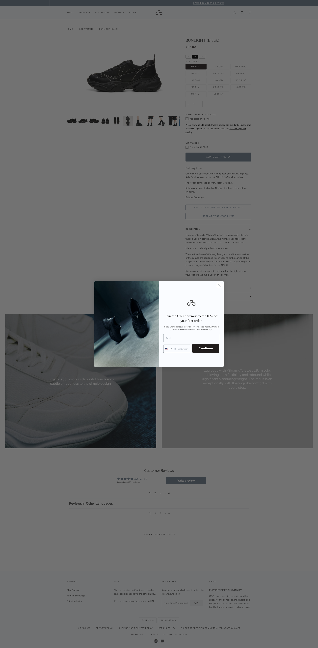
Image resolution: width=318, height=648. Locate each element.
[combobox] (167, 349)
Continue (206, 348)
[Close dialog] (219, 285)
